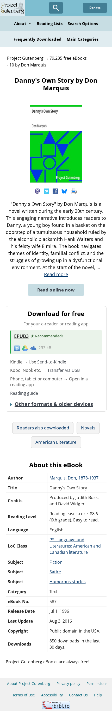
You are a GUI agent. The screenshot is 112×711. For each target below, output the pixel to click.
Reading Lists (50, 23)
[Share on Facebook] (55, 191)
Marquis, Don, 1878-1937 (73, 478)
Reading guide (24, 393)
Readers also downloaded (43, 428)
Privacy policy (68, 683)
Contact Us (78, 694)
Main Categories (83, 39)
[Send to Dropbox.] (17, 348)
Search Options (83, 23)
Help (98, 694)
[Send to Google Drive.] (25, 348)
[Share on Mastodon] (37, 191)
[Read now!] (56, 181)
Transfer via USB (63, 370)
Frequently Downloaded (37, 39)
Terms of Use (24, 694)
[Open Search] (56, 8)
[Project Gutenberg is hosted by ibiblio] (56, 707)
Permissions (97, 683)
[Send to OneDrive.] (33, 347)
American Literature (56, 442)
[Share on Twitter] (46, 191)
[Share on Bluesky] (64, 191)
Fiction (56, 562)
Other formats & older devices (54, 404)
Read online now (56, 290)
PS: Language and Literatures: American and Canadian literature (75, 546)
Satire (55, 572)
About (22, 23)
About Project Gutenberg (29, 683)
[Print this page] (74, 191)
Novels (88, 428)
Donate (95, 7)
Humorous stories (67, 582)
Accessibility (52, 694)
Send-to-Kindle (51, 362)
